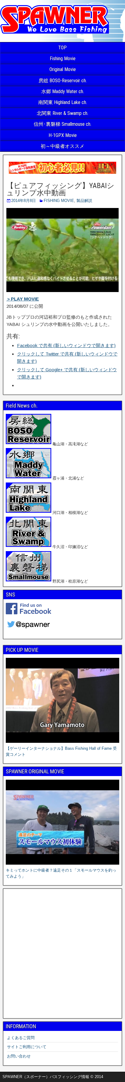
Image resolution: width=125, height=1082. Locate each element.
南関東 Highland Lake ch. (62, 102)
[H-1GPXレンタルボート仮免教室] (62, 173)
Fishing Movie (63, 58)
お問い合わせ (19, 1056)
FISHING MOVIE (59, 200)
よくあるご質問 (21, 1037)
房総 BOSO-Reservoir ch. (63, 80)
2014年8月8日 (23, 200)
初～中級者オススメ (62, 146)
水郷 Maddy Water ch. (62, 91)
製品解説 (84, 200)
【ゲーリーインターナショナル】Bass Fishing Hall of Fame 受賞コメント (61, 751)
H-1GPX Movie (63, 135)
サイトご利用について (26, 1047)
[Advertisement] (62, 953)
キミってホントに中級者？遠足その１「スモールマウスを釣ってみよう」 (61, 873)
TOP (62, 47)
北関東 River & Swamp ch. (62, 113)
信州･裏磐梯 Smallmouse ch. (62, 124)
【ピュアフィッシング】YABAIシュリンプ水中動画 (60, 189)
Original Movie (62, 69)
